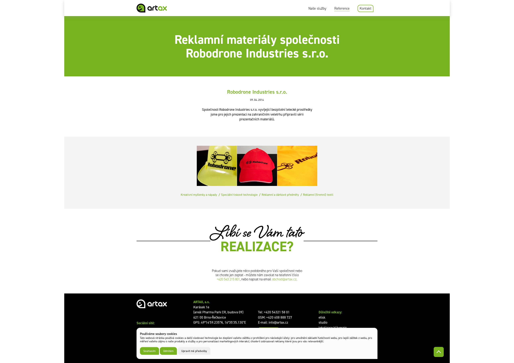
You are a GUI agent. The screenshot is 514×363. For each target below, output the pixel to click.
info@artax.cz (278, 322)
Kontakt (365, 8)
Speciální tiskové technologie (239, 195)
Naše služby (317, 8)
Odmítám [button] (168, 351)
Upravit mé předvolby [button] (194, 351)
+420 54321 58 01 (277, 312)
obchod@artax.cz (284, 279)
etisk (322, 317)
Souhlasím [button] (149, 351)
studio (323, 322)
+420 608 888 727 (279, 317)
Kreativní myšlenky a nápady (199, 195)
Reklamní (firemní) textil (318, 195)
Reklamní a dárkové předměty (280, 195)
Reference (342, 8)
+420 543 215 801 (228, 279)
